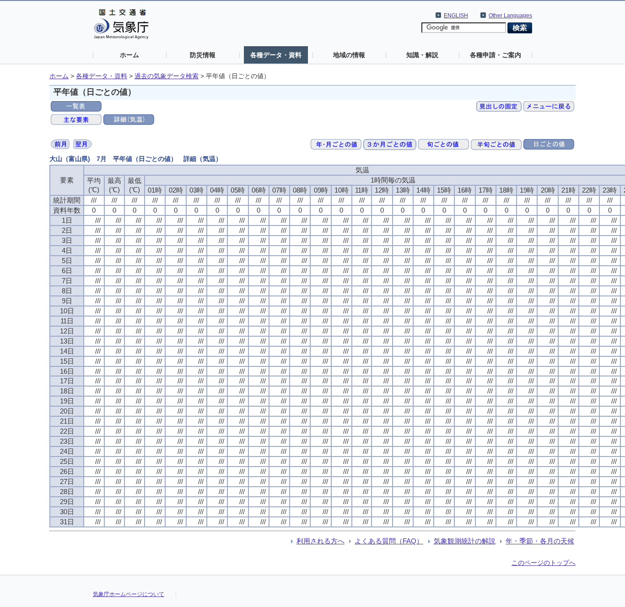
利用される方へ (320, 541)
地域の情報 (349, 55)
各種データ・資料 (276, 55)
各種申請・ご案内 (495, 55)
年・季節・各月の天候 (540, 541)
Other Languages (510, 15)
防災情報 (203, 55)
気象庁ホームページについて (128, 594)
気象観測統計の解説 (465, 541)
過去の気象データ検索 (167, 76)
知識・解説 (422, 55)
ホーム (129, 55)
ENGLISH (456, 15)
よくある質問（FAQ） (389, 541)
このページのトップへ (544, 562)
